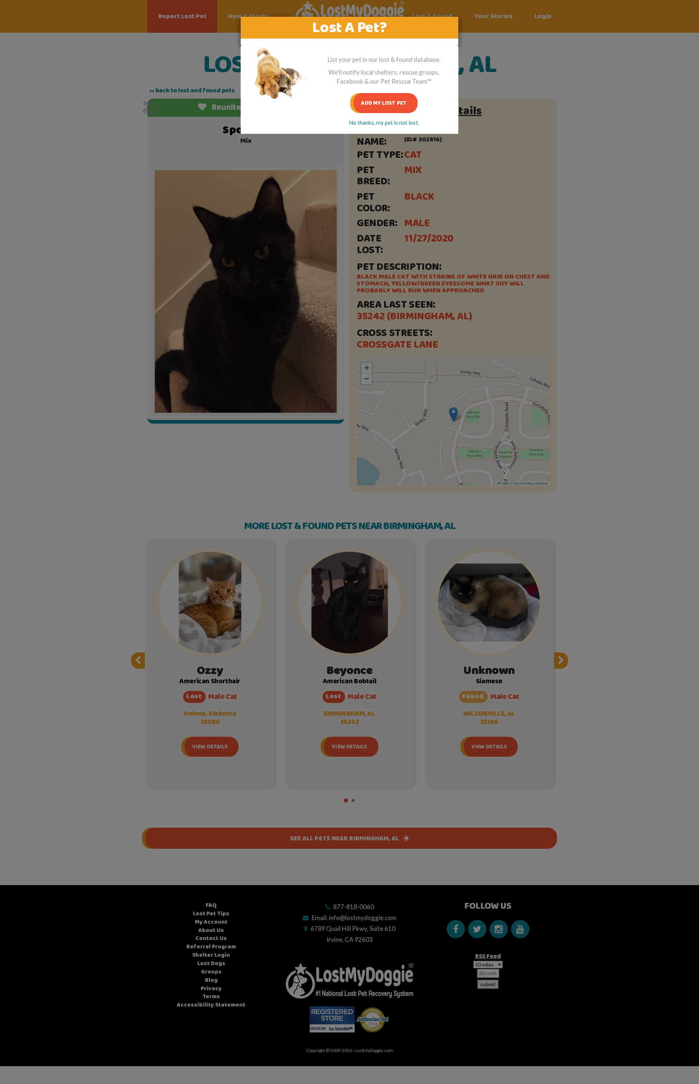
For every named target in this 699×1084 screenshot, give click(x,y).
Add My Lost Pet (384, 103)
